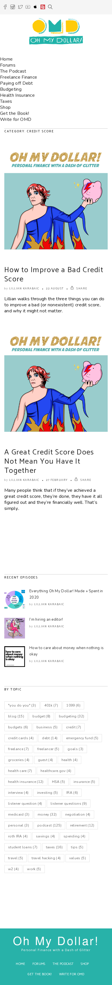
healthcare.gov (55, 771)
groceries (18, 760)
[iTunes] (35, 8)
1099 (73, 705)
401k (51, 705)
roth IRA (18, 836)
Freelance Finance (18, 77)
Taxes (6, 101)
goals (75, 749)
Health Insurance (17, 95)
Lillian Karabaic (24, 288)
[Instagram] (12, 8)
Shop (5, 107)
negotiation (77, 814)
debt (49, 738)
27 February (57, 480)
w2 (13, 869)
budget (41, 716)
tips (77, 847)
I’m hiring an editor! (46, 619)
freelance (18, 749)
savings (45, 836)
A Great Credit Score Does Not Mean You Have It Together (49, 461)
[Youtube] (28, 8)
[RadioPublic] (42, 8)
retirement (82, 825)
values (77, 858)
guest (45, 760)
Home (6, 59)
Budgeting (11, 89)
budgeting (71, 716)
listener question (25, 803)
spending (74, 836)
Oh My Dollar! (56, 940)
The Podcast (13, 71)
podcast (49, 825)
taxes (54, 847)
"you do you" (22, 705)
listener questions (69, 803)
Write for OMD (15, 119)
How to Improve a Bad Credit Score (53, 274)
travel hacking (46, 858)
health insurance (26, 781)
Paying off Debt (16, 83)
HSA (58, 781)
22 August (55, 288)
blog (16, 716)
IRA (72, 792)
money (47, 814)
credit (73, 727)
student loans (22, 847)
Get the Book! (14, 113)
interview (18, 792)
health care (20, 771)
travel (15, 858)
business (47, 727)
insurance (84, 781)
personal (18, 825)
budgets (18, 727)
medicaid (18, 814)
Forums (8, 65)
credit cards (21, 738)
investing (47, 792)
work (34, 869)
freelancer (48, 749)
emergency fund (82, 738)
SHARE (81, 288)
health (69, 760)
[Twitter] (20, 8)
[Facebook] (5, 8)
